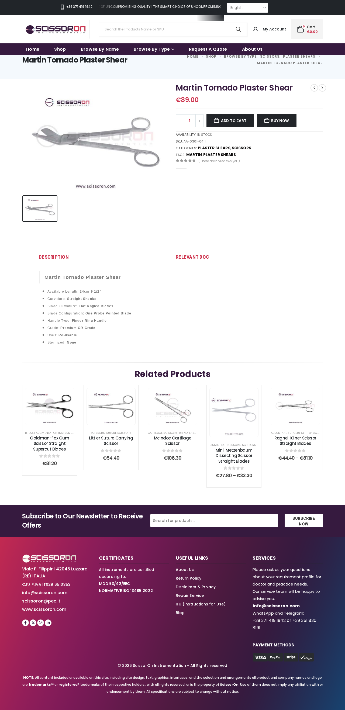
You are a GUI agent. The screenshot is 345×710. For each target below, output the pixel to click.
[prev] (314, 88)
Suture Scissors (119, 433)
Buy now (280, 120)
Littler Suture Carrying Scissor (111, 440)
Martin (194, 154)
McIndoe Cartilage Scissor (172, 440)
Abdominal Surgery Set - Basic (294, 433)
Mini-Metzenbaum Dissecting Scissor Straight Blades (234, 455)
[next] (322, 88)
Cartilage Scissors (163, 433)
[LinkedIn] (48, 622)
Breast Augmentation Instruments (51, 433)
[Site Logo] (55, 29)
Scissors (241, 148)
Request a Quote (208, 49)
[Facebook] (25, 622)
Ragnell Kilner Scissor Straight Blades (295, 440)
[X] (33, 622)
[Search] (238, 29)
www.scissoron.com (44, 609)
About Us (252, 49)
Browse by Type (152, 49)
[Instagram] (40, 622)
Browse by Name (100, 49)
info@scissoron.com (44, 593)
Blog (180, 612)
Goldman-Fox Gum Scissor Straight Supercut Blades (49, 443)
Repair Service (190, 595)
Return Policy (188, 578)
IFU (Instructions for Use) (201, 604)
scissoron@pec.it (41, 601)
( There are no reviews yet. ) (219, 161)
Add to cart (234, 120)
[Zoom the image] (49, 557)
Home (32, 49)
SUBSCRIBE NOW (303, 521)
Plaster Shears (214, 148)
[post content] (49, 406)
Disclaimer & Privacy (196, 587)
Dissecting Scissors (225, 445)
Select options (176, 419)
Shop (60, 49)
